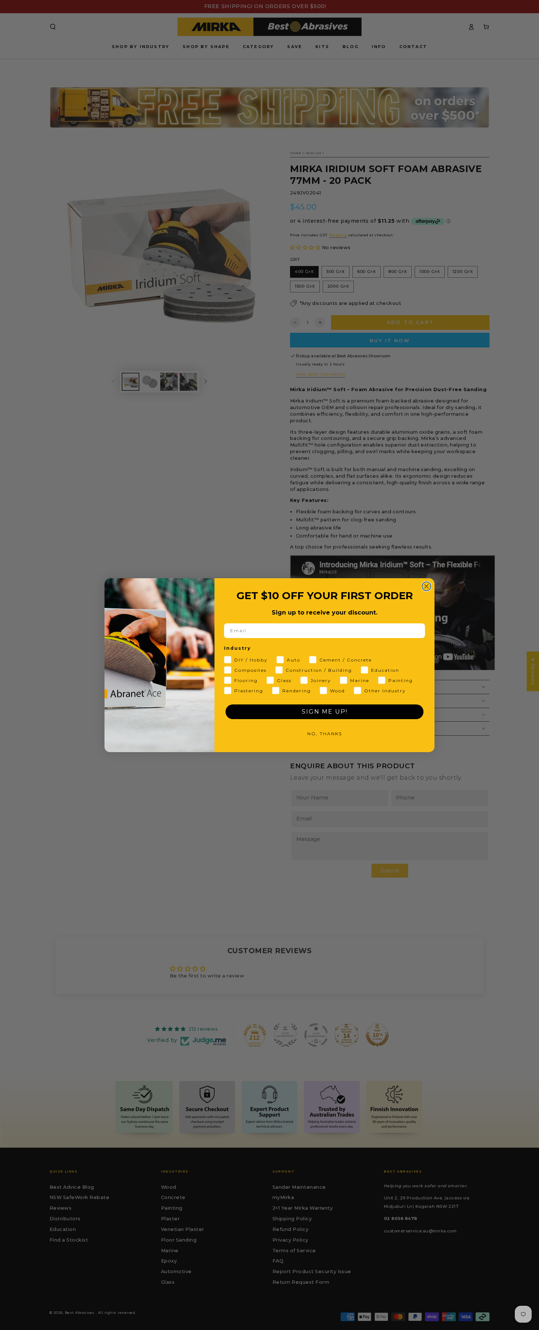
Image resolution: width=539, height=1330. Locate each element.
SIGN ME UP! (325, 711)
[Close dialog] (426, 586)
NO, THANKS (324, 733)
